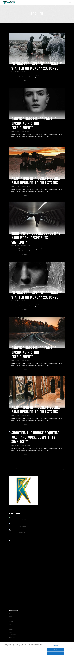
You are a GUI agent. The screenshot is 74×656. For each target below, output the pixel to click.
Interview (11, 627)
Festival (11, 621)
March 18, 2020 (15, 445)
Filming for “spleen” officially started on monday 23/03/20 (36, 66)
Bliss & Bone (23, 518)
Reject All (55, 649)
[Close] (71, 649)
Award (10, 616)
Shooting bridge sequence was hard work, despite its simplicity (35, 237)
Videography (12, 637)
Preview (11, 629)
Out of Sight (23, 524)
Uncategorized (12, 634)
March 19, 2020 (15, 71)
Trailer (22, 71)
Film (10, 624)
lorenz (28, 71)
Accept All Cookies (55, 653)
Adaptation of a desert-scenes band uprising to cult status (36, 180)
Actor (10, 613)
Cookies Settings (55, 645)
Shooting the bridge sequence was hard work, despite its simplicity (35, 437)
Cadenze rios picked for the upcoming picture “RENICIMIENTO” (33, 123)
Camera (11, 619)
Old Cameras (23, 531)
